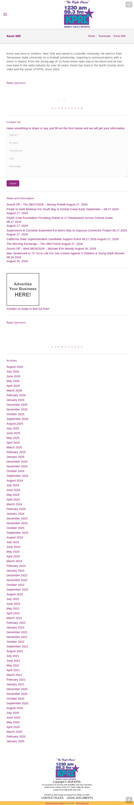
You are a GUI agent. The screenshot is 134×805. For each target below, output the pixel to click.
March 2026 (14, 392)
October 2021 (15, 643)
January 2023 (15, 572)
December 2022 (17, 577)
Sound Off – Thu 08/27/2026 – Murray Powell (36, 205)
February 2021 (16, 681)
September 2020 (17, 705)
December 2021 (17, 634)
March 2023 (14, 563)
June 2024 (13, 491)
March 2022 (14, 619)
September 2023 (17, 534)
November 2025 (17, 411)
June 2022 (13, 605)
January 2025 (15, 458)
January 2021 (15, 686)
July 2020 (13, 714)
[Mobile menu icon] (129, 5)
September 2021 (17, 648)
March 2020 (14, 733)
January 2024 (15, 515)
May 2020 (13, 724)
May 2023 (13, 553)
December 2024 (17, 463)
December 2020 (17, 691)
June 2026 (13, 378)
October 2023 (15, 529)
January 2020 (15, 743)
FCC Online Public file (75, 789)
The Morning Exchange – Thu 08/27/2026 (34, 244)
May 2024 (13, 496)
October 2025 (15, 416)
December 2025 (17, 406)
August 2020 (15, 710)
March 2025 (14, 449)
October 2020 (15, 700)
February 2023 (16, 567)
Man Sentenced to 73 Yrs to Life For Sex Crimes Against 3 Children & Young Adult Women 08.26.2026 (66, 256)
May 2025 (13, 439)
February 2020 (16, 738)
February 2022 (16, 624)
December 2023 (17, 520)
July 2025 (13, 430)
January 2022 (15, 629)
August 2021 (15, 653)
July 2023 (13, 544)
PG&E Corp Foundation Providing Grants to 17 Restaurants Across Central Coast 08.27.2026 (60, 220)
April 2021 (13, 672)
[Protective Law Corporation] (54, 102)
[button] (52, 109)
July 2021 (13, 657)
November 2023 (17, 525)
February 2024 (16, 510)
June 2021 (13, 662)
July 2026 (13, 373)
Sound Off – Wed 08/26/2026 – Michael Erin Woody (40, 249)
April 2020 (13, 728)
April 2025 (13, 444)
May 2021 (13, 667)
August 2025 (15, 425)
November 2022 (17, 582)
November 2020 (17, 695)
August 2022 (15, 596)
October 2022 (15, 586)
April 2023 (13, 558)
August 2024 (15, 482)
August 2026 (15, 368)
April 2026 (13, 387)
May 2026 (13, 382)
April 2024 (13, 501)
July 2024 (13, 487)
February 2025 (16, 454)
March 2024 (14, 506)
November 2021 (17, 638)
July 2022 (13, 600)
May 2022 (13, 610)
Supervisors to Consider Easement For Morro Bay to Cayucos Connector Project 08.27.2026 (67, 231)
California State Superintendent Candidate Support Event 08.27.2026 (52, 240)
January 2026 (15, 401)
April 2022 (13, 615)
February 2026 (16, 397)
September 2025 (17, 420)
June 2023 (13, 548)
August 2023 (15, 539)
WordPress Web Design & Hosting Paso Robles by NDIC (67, 797)
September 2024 (17, 477)
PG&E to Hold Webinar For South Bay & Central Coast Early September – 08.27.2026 (62, 210)
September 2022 (17, 591)
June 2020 (13, 719)
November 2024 (17, 468)
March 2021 (14, 676)
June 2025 (13, 435)
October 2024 (15, 473)
